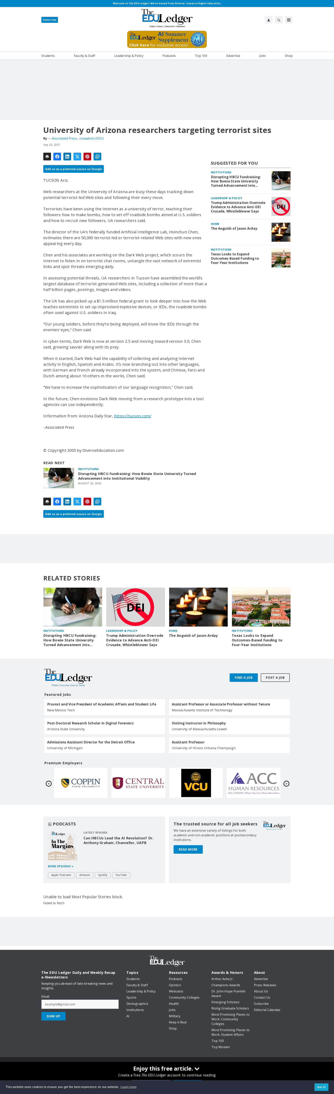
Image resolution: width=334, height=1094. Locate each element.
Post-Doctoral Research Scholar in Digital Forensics (90, 723)
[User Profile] (269, 20)
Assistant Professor (188, 742)
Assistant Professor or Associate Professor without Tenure (221, 704)
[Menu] (289, 20)
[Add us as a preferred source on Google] (97, 156)
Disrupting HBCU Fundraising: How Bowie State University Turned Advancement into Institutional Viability (137, 476)
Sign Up (53, 1016)
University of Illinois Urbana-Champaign (204, 748)
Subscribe (49, 19)
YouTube (121, 875)
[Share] (57, 156)
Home (215, 224)
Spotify (102, 875)
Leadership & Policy (226, 198)
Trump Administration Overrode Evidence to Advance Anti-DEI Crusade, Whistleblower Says (238, 207)
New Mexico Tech (61, 710)
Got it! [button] (321, 1087)
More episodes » (60, 866)
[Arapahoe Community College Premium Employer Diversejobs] (138, 783)
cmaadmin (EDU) (91, 138)
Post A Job (275, 677)
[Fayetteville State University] (253, 783)
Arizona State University (66, 729)
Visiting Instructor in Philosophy (199, 723)
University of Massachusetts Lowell (199, 729)
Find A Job (244, 677)
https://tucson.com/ (132, 416)
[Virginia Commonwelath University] (81, 783)
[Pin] (87, 156)
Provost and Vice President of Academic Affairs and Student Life (101, 704)
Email (45, 996)
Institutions (88, 469)
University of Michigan (65, 748)
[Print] (47, 156)
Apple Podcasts (61, 875)
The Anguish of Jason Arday (234, 228)
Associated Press (64, 138)
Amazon (84, 875)
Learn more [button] (129, 1087)
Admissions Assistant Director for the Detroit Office (91, 742)
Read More (188, 849)
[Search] (279, 20)
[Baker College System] (196, 783)
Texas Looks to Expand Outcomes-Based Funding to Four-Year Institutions (235, 258)
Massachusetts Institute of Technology (202, 710)
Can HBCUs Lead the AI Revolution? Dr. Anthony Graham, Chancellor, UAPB (118, 840)
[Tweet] (77, 156)
